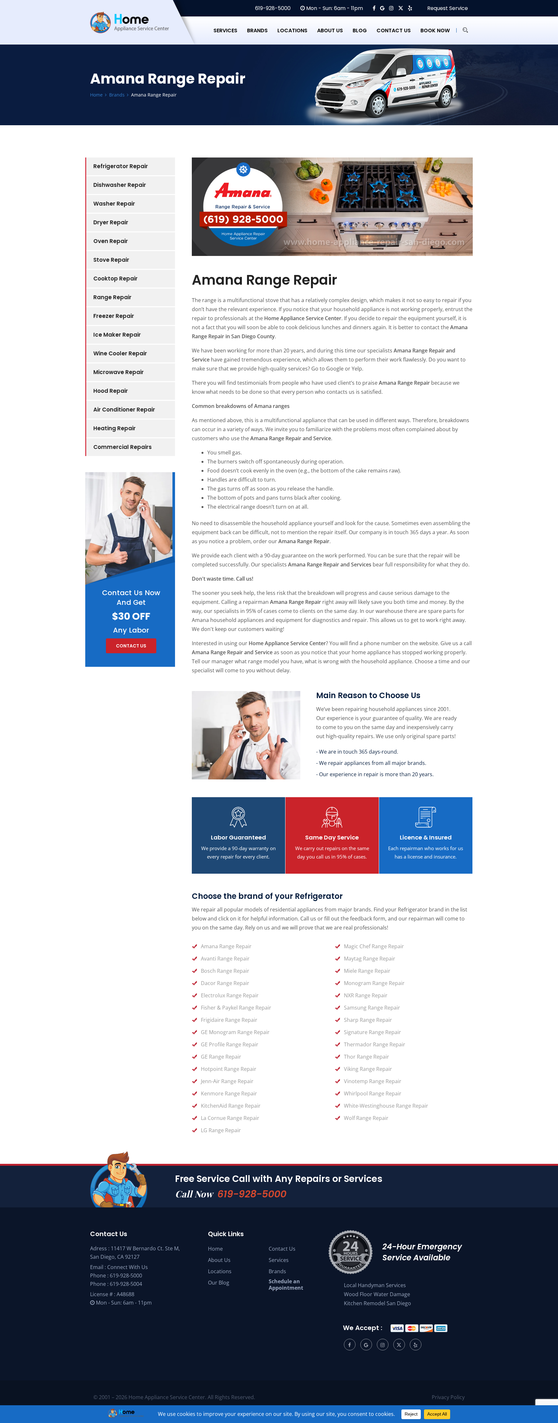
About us (330, 30)
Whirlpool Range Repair (372, 1093)
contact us (131, 646)
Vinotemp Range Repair (372, 1081)
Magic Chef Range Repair (374, 946)
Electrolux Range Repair (230, 995)
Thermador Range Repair (374, 1044)
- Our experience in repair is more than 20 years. (375, 774)
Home (215, 1248)
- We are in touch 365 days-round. (357, 751)
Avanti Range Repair (225, 958)
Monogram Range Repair (374, 983)
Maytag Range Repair (369, 958)
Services (225, 30)
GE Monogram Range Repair (235, 1032)
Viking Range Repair (368, 1068)
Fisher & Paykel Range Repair (236, 1007)
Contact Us (282, 1248)
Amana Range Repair (226, 946)
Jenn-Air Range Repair (227, 1081)
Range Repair (112, 297)
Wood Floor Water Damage (377, 1294)
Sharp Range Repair (368, 1019)
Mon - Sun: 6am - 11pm (334, 8)
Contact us (394, 30)
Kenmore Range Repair (229, 1093)
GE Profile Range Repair (229, 1044)
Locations (292, 30)
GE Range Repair (221, 1056)
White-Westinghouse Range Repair (386, 1105)
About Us (219, 1260)
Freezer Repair (113, 316)
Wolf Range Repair (366, 1118)
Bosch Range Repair (225, 970)
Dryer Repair (110, 222)
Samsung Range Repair (372, 1007)
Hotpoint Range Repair (228, 1068)
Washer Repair (114, 204)
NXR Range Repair (366, 995)
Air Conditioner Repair (124, 409)
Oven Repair (110, 241)
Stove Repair (111, 260)
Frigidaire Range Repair (229, 1019)
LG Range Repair (221, 1130)
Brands (257, 30)
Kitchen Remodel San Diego (377, 1303)
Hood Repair (110, 391)
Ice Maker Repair (117, 335)
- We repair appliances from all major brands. (371, 763)
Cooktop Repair (115, 278)
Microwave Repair (118, 372)
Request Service (447, 8)
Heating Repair (114, 428)
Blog (360, 30)
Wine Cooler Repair (120, 353)
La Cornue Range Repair (230, 1118)
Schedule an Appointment (286, 1284)
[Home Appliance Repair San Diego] (135, 30)
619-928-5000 (272, 8)
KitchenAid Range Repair (231, 1105)
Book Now (435, 30)
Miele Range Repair (367, 970)
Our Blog (218, 1282)
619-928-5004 (126, 1283)
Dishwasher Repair (119, 185)
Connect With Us (127, 1267)
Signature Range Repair (372, 1032)
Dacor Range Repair (225, 983)
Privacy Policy (448, 1397)
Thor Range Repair (366, 1056)
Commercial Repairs (122, 447)
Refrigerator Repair (120, 166)
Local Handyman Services (375, 1285)
